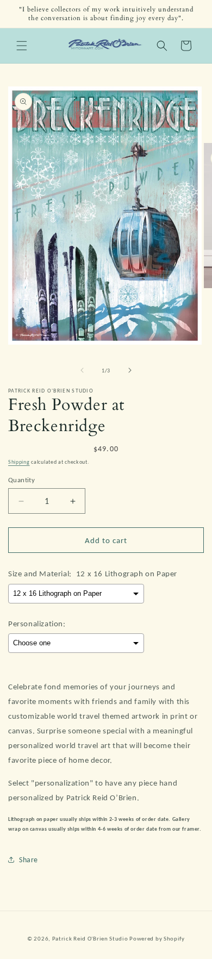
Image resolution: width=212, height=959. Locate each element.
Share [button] (28, 859)
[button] (22, 46)
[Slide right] (130, 370)
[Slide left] (82, 370)
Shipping (19, 461)
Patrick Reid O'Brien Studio (90, 938)
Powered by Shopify (157, 938)
